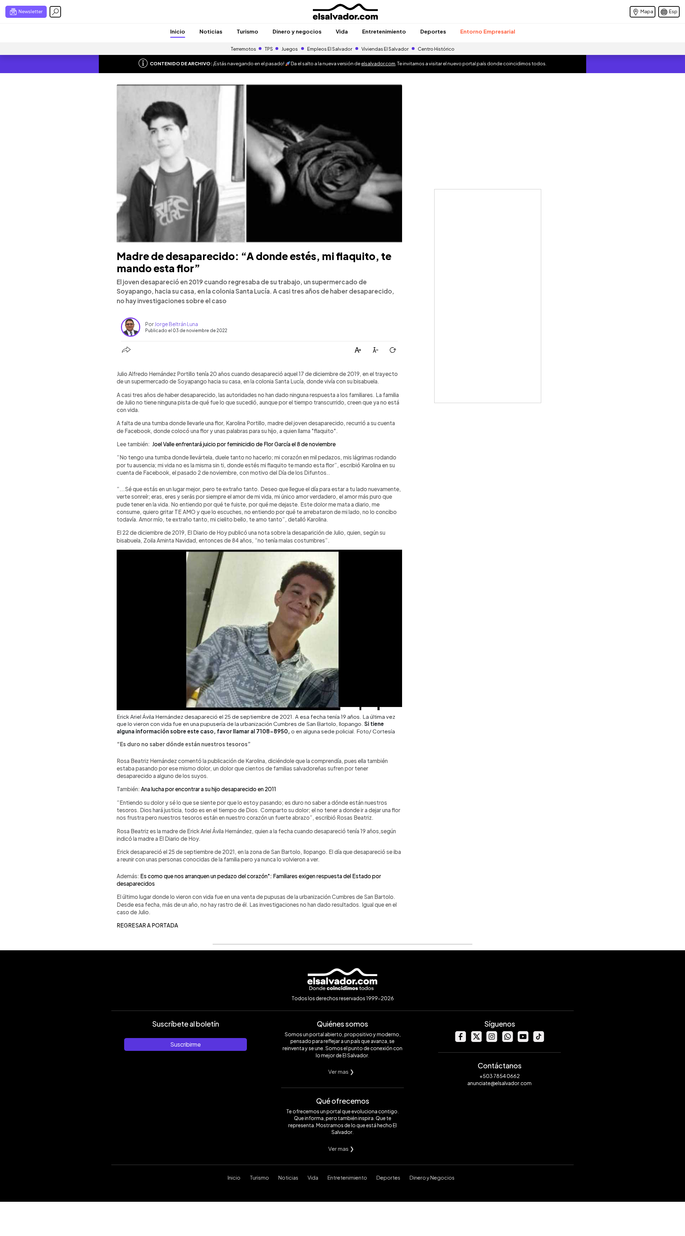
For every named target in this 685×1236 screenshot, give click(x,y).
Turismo (247, 31)
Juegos (289, 49)
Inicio (177, 31)
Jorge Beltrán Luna (176, 324)
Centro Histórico (436, 49)
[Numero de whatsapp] (507, 1040)
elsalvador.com (378, 63)
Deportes (433, 31)
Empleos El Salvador (329, 49)
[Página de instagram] (491, 1040)
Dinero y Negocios (432, 1177)
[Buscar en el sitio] (55, 11)
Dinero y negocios (297, 31)
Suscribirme (185, 1044)
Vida (342, 31)
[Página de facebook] (460, 1040)
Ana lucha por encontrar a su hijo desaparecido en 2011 (208, 788)
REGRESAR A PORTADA (147, 925)
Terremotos (243, 49)
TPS (269, 49)
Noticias (210, 31)
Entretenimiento (384, 31)
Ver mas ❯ (341, 1071)
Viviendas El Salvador (385, 49)
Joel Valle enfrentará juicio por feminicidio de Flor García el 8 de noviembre (243, 444)
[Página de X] (476, 1040)
